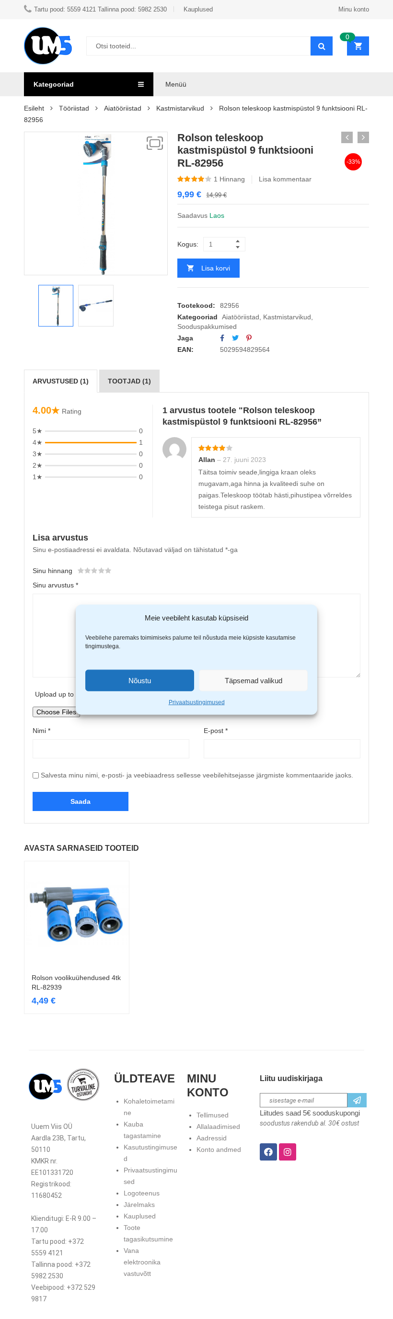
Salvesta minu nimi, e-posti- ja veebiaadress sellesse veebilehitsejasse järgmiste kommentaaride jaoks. (197, 775)
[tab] (60, 381)
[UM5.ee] (48, 45)
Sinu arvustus (55, 585)
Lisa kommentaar (285, 179)
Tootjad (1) (129, 381)
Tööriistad (74, 108)
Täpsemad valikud (253, 680)
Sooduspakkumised (207, 326)
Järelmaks (139, 1204)
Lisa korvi (215, 268)
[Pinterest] (249, 338)
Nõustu (139, 680)
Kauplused (140, 1216)
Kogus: (187, 244)
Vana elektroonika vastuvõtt (142, 1262)
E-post (216, 730)
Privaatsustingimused (197, 702)
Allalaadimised (218, 1126)
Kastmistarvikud (180, 108)
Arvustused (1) (61, 381)
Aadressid (211, 1138)
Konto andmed (218, 1149)
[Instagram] (287, 1152)
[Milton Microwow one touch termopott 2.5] (363, 137)
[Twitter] (235, 338)
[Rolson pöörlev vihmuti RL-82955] (347, 137)
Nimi (41, 730)
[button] (155, 143)
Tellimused (212, 1115)
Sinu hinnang (52, 571)
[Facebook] (222, 338)
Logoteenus (142, 1193)
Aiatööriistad (122, 108)
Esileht (34, 108)
